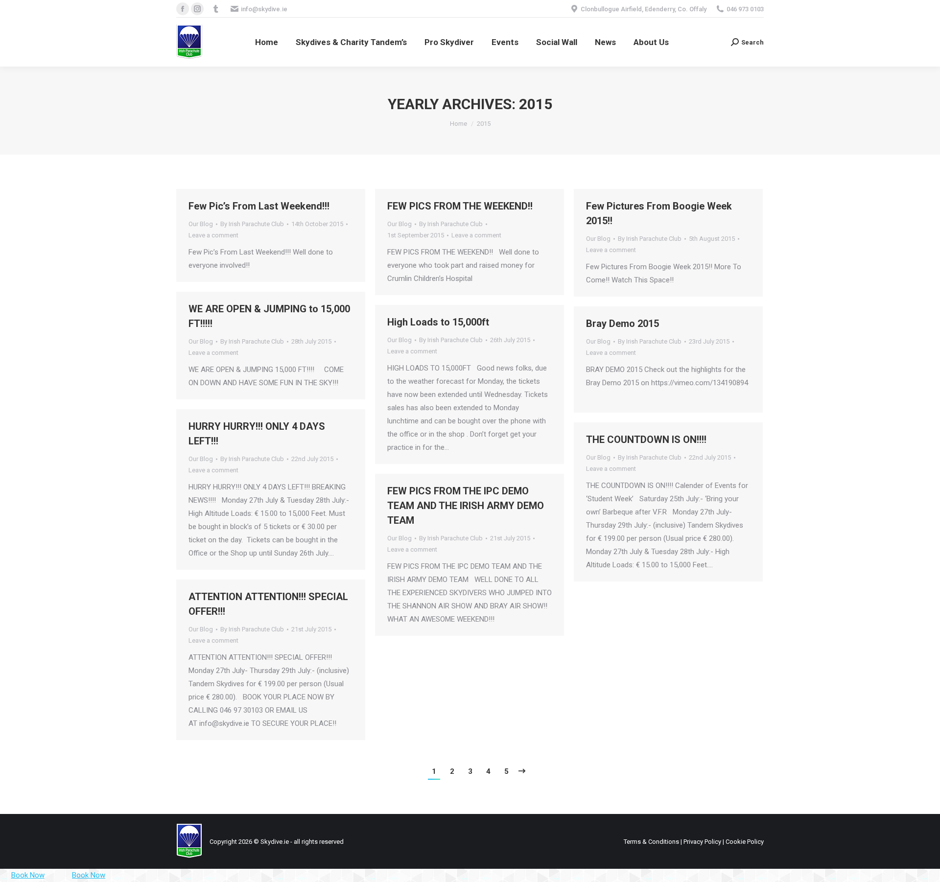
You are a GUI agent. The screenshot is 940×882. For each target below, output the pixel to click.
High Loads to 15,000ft (438, 322)
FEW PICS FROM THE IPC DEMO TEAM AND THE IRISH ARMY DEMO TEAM (465, 505)
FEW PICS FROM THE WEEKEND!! (460, 206)
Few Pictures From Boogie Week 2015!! (659, 213)
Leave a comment (213, 235)
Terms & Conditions (651, 841)
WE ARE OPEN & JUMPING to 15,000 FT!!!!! (269, 316)
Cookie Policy (745, 841)
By (252, 224)
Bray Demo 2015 (622, 323)
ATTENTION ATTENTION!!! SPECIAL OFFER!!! (268, 604)
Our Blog (200, 224)
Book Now (28, 875)
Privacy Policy (702, 841)
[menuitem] (266, 42)
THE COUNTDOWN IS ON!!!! (646, 439)
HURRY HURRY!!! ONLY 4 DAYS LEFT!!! (256, 433)
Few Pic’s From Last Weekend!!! (258, 206)
